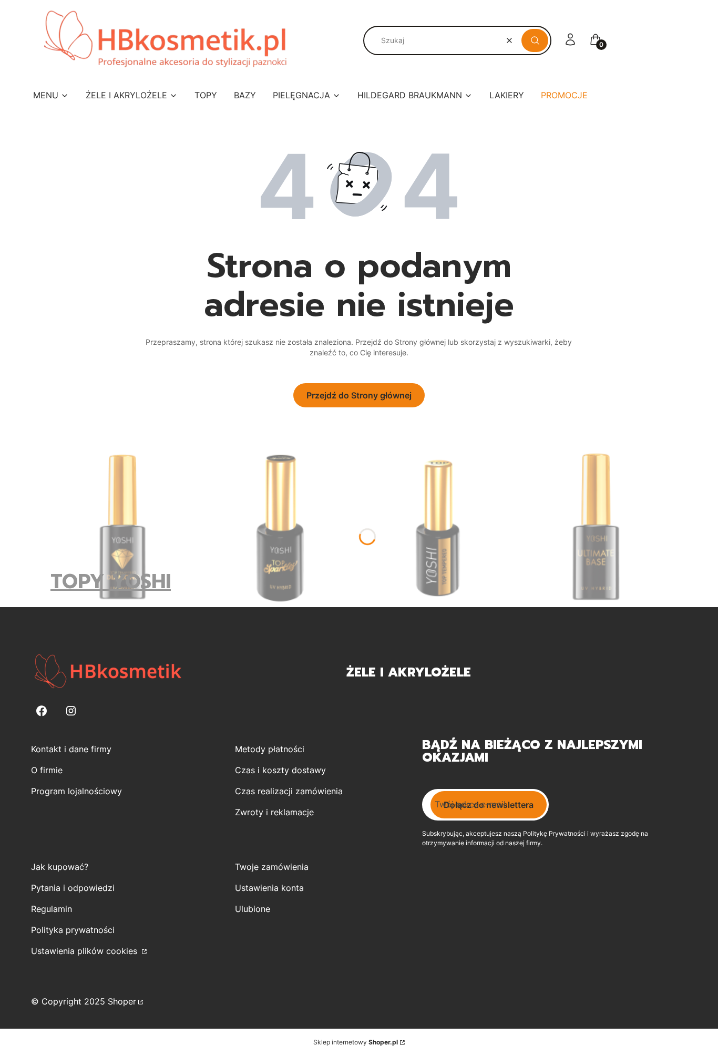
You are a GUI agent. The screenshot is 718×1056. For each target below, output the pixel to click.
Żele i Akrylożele (408, 672)
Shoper (122, 1001)
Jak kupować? (59, 867)
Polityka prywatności (73, 930)
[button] (534, 40)
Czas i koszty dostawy (280, 770)
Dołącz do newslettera (489, 804)
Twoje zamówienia (272, 867)
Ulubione (252, 909)
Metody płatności (269, 749)
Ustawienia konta (269, 888)
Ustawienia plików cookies (85, 951)
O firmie (47, 770)
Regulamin (51, 909)
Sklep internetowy (355, 1042)
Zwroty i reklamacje (274, 812)
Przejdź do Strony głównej (359, 395)
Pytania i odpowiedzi (73, 888)
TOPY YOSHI (110, 582)
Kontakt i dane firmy (71, 749)
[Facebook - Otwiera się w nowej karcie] (41, 711)
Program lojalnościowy (76, 791)
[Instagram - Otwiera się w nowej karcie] (70, 711)
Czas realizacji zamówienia (289, 791)
